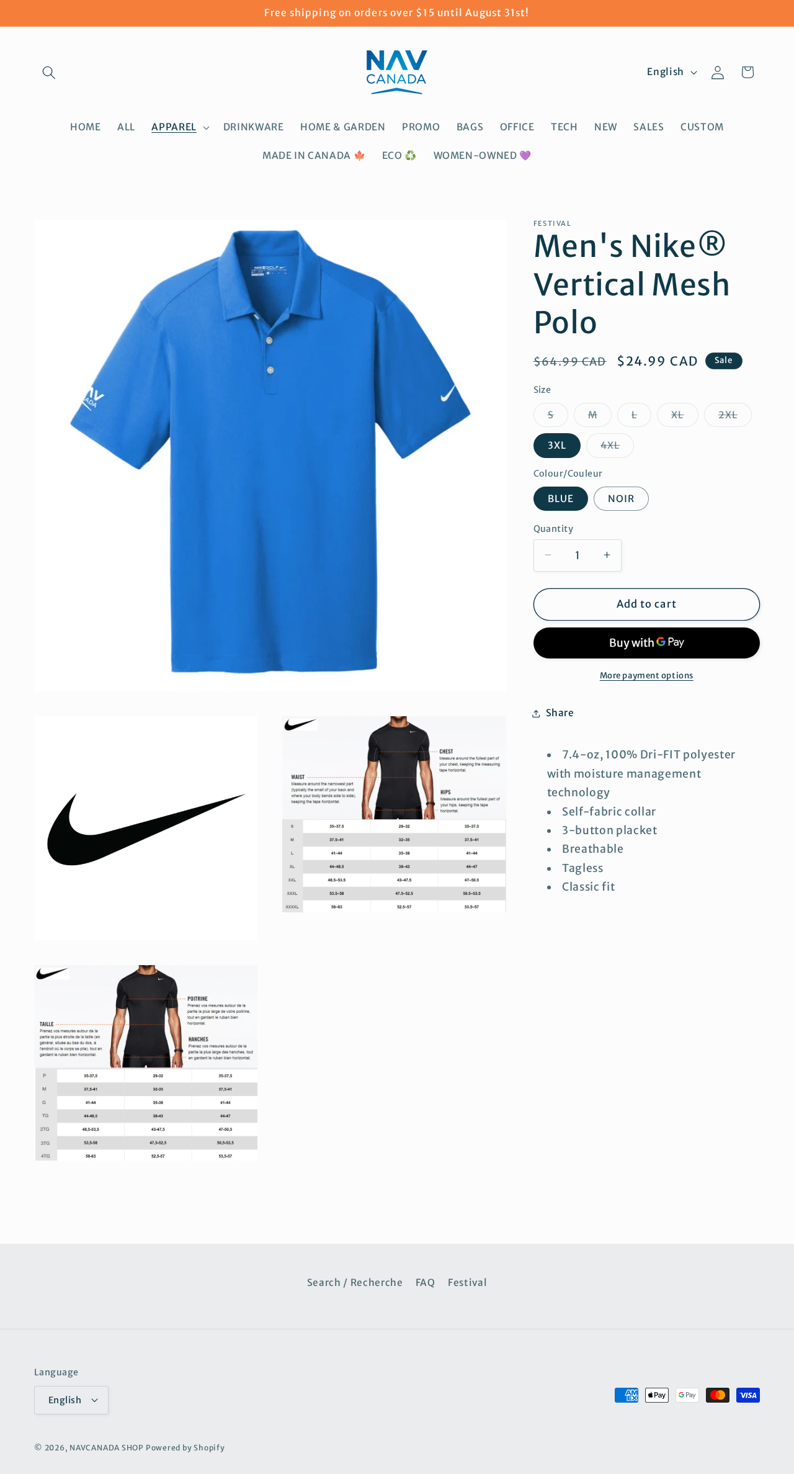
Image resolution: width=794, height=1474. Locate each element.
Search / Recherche (355, 1282)
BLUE (561, 498)
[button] (49, 72)
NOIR (621, 498)
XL (684, 417)
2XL (735, 417)
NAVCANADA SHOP (106, 1447)
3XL (557, 445)
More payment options (647, 675)
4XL (617, 448)
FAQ (425, 1282)
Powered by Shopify (185, 1447)
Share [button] (560, 713)
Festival (467, 1282)
